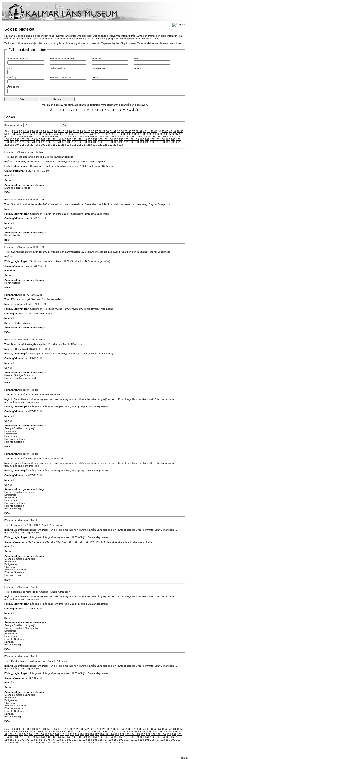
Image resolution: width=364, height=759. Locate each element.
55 (20, 134)
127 (148, 136)
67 (65, 134)
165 (168, 139)
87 (139, 134)
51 (5, 134)
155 (116, 139)
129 (158, 136)
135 (12, 139)
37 (133, 131)
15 (51, 131)
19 (66, 131)
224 (121, 144)
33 (118, 131)
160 (142, 139)
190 (121, 142)
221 (105, 144)
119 (106, 136)
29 (103, 131)
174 (38, 142)
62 (46, 134)
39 (140, 131)
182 (79, 142)
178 (58, 142)
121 (117, 136)
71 (80, 134)
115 (87, 136)
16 (55, 131)
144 (58, 139)
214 (69, 144)
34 (122, 131)
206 (27, 144)
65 (57, 134)
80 (113, 134)
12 (40, 131)
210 (48, 144)
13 (44, 131)
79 (109, 134)
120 (111, 136)
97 (176, 134)
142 (48, 139)
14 (48, 131)
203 (12, 144)
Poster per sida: (13, 125)
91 (154, 134)
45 (163, 131)
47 (170, 131)
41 (148, 131)
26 (92, 131)
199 (168, 142)
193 (136, 142)
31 (111, 131)
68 (69, 134)
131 (169, 136)
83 (124, 134)
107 (47, 136)
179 (64, 142)
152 (100, 139)
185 (95, 142)
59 (35, 134)
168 (6, 142)
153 (105, 139)
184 (90, 142)
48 (174, 131)
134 (6, 139)
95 (169, 134)
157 (126, 139)
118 (102, 136)
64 (54, 134)
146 (69, 139)
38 (137, 131)
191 (126, 142)
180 (69, 142)
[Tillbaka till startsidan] (95, 20)
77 (102, 134)
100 (10, 136)
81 (117, 134)
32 (114, 131)
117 (97, 136)
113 (77, 136)
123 (127, 136)
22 (77, 131)
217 (84, 144)
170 (17, 142)
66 (61, 134)
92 (158, 134)
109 (57, 136)
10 (33, 131)
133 (179, 136)
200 (173, 142)
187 (105, 142)
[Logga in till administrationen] (179, 24)
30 (107, 131)
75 (95, 134)
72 (83, 134)
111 (67, 136)
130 (163, 136)
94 (165, 134)
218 (89, 144)
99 (5, 136)
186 (100, 142)
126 (143, 136)
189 (116, 142)
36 (129, 131)
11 (37, 131)
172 (27, 142)
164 (162, 139)
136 (17, 139)
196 (152, 142)
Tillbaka (183, 757)
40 (144, 131)
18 (62, 131)
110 (62, 136)
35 (126, 131)
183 (84, 142)
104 (31, 136)
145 (64, 139)
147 (74, 139)
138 (27, 139)
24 (85, 131)
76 (98, 134)
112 (72, 136)
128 (153, 136)
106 (41, 136)
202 (6, 144)
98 (180, 134)
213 (63, 144)
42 (152, 131)
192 (131, 142)
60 (39, 134)
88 (143, 134)
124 (132, 136)
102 (21, 136)
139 (32, 139)
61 (43, 134)
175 (43, 142)
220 (100, 144)
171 (22, 142)
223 (115, 144)
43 (155, 131)
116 (92, 136)
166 (173, 139)
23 (81, 131)
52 (9, 134)
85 (132, 134)
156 (121, 139)
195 (147, 142)
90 (150, 134)
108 (52, 136)
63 (50, 134)
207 (32, 144)
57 (28, 134)
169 (12, 142)
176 (48, 142)
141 (43, 139)
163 (157, 139)
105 (36, 136)
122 (122, 136)
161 (147, 139)
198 (162, 142)
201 (178, 142)
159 (136, 139)
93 (161, 134)
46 (166, 131)
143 (53, 139)
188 (110, 142)
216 (79, 144)
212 (58, 144)
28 (100, 131)
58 (31, 134)
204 (17, 144)
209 (43, 144)
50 (181, 131)
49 (178, 131)
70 (76, 134)
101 (15, 136)
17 (59, 131)
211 (53, 144)
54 (17, 134)
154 (110, 139)
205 (22, 144)
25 (88, 131)
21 (74, 131)
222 (110, 144)
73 (87, 134)
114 (82, 136)
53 (13, 134)
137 (22, 139)
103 (26, 136)
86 (135, 134)
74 (91, 134)
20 (70, 131)
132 (174, 136)
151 (95, 139)
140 (38, 139)
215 (74, 144)
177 (53, 142)
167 (178, 139)
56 (24, 134)
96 (173, 134)
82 (121, 134)
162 (152, 139)
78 (106, 134)
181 (74, 142)
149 (84, 139)
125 (137, 136)
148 (79, 139)
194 (142, 142)
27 (96, 131)
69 (72, 134)
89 (147, 134)
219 (95, 144)
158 (131, 139)
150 (90, 139)
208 (38, 144)
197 (157, 142)
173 (32, 142)
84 (128, 134)
